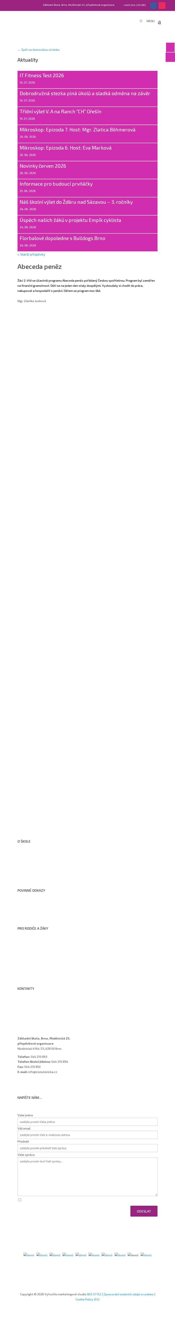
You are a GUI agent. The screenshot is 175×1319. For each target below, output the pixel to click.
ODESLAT (144, 1211)
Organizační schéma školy (39, 860)
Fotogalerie (29, 963)
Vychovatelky (31, 1012)
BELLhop (27, 974)
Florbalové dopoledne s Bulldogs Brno (62, 238)
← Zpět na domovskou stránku (39, 49)
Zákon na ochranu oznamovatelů (44, 909)
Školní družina (31, 952)
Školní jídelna (30, 958)
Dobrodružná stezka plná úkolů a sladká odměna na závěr (85, 93)
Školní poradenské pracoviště (42, 871)
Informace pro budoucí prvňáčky (56, 184)
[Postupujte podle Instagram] (162, 5)
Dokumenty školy (33, 876)
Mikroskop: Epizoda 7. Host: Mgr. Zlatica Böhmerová (78, 129)
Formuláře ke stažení (36, 941)
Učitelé (26, 1007)
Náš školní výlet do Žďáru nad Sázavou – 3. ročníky (76, 202)
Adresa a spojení (33, 1001)
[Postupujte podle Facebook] (153, 5)
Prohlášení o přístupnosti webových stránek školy (56, 903)
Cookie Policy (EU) (87, 1299)
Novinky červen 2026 (43, 166)
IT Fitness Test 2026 (42, 75)
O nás (25, 854)
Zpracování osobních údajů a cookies (46, 914)
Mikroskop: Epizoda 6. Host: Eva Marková (66, 148)
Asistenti (28, 1018)
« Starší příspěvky (31, 254)
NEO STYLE (94, 1294)
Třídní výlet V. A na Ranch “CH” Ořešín (61, 111)
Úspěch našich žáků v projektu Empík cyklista (70, 220)
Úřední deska (30, 865)
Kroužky (27, 947)
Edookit (27, 969)
